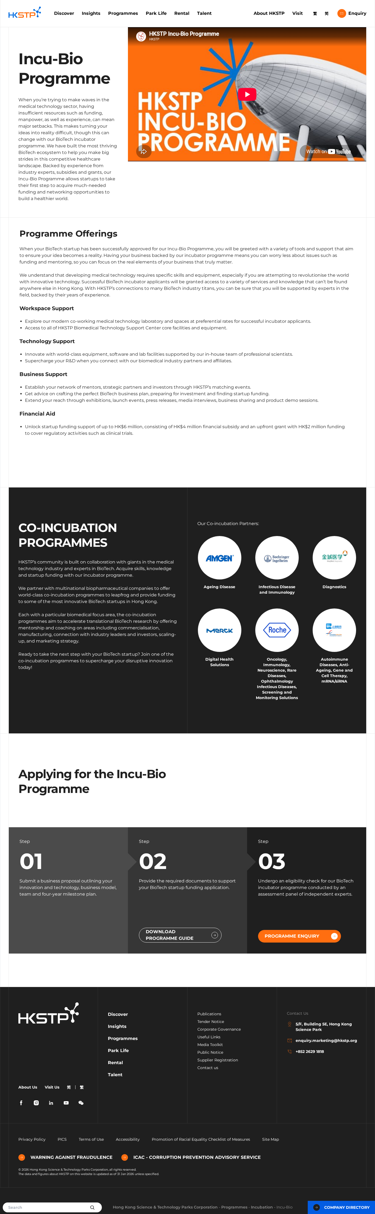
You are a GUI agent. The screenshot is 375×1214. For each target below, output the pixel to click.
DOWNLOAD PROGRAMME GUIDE (170, 935)
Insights (91, 13)
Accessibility (128, 1139)
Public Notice (210, 1052)
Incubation (262, 1207)
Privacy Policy (32, 1139)
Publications (209, 1013)
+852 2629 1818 (310, 1051)
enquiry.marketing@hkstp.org (326, 1040)
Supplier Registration (217, 1060)
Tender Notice (210, 1021)
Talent (204, 13)
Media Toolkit (210, 1044)
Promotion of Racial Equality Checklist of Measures (201, 1139)
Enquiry (357, 13)
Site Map (270, 1139)
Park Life (156, 13)
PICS (62, 1139)
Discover (64, 13)
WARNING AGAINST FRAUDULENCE (71, 1157)
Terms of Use (91, 1139)
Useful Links (208, 1036)
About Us (27, 1087)
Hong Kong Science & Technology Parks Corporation (165, 1207)
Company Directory (347, 1207)
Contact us (207, 1067)
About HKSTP (269, 13)
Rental (181, 13)
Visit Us (52, 1087)
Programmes (123, 13)
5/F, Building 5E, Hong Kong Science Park (324, 1027)
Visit (297, 13)
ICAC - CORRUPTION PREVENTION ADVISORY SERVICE (197, 1157)
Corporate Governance (219, 1029)
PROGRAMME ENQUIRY (292, 936)
